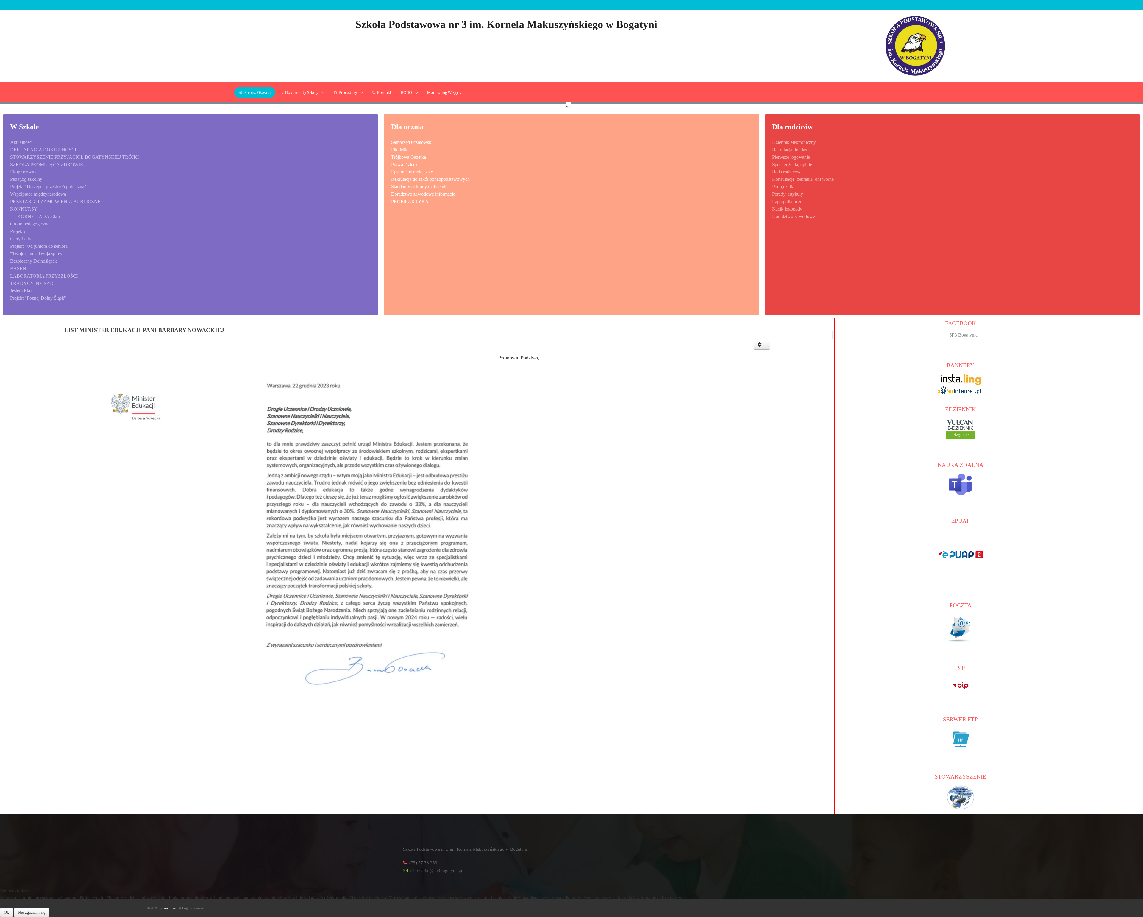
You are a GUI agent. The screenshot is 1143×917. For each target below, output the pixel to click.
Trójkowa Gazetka (408, 157)
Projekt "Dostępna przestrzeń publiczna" (48, 186)
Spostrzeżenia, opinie (792, 164)
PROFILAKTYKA (410, 201)
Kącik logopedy (787, 208)
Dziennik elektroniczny (794, 142)
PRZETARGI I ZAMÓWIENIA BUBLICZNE (55, 201)
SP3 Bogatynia (963, 334)
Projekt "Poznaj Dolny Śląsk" (38, 298)
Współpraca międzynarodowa (38, 194)
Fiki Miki (400, 149)
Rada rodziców (786, 171)
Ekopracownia (24, 171)
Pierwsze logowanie (791, 157)
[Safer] (960, 389)
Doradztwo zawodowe (793, 216)
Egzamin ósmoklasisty (412, 171)
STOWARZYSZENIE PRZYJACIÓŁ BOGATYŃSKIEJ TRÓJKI (74, 157)
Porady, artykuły (787, 194)
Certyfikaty (20, 238)
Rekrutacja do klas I (791, 149)
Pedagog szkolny (26, 179)
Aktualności (21, 142)
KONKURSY (24, 208)
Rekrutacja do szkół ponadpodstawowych (430, 179)
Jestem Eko (21, 290)
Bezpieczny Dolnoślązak (33, 261)
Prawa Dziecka (405, 164)
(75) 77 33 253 (423, 862)
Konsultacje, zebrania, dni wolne (803, 179)
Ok (6, 912)
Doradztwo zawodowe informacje (423, 194)
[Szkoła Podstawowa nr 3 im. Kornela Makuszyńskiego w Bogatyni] (915, 44)
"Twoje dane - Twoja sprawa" (38, 253)
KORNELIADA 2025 (38, 216)
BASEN (18, 268)
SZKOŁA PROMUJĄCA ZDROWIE (46, 164)
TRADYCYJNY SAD (32, 283)
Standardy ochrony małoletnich (420, 186)
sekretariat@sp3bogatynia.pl (436, 870)
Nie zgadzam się (31, 912)
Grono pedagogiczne (29, 223)
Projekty (18, 231)
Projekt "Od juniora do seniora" (40, 246)
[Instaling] (960, 379)
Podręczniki (783, 186)
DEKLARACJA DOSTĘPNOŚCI (43, 149)
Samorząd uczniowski (411, 142)
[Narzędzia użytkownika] (762, 345)
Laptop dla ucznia (789, 201)
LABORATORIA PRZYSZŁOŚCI (44, 275)
